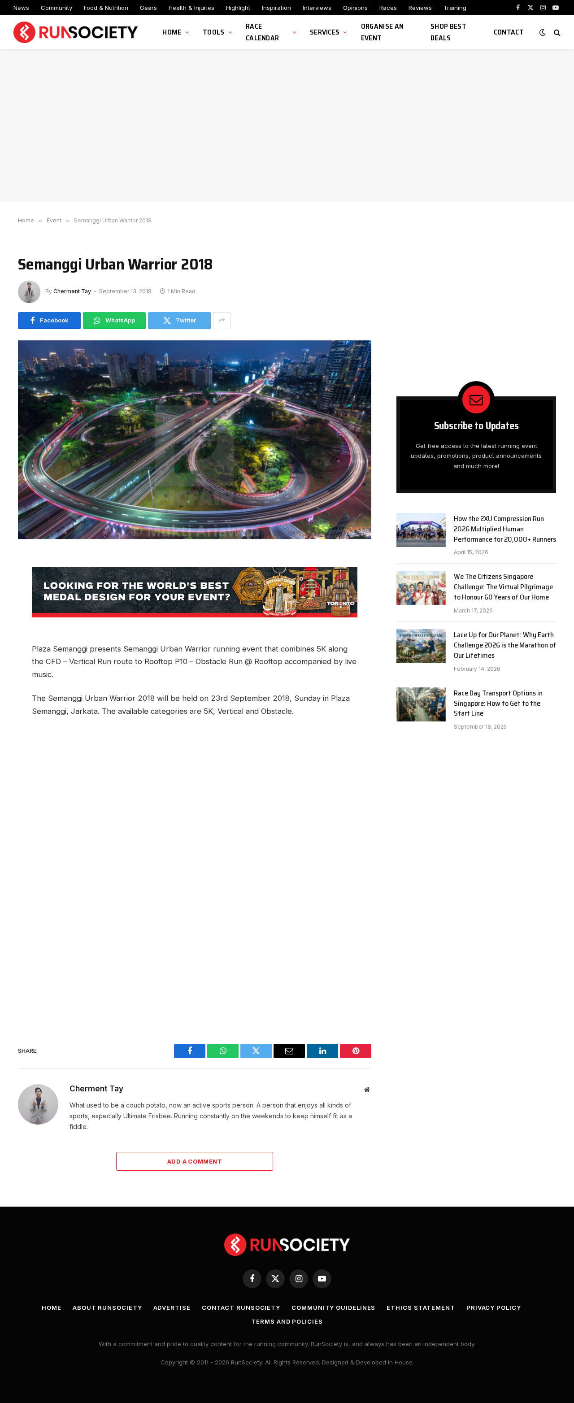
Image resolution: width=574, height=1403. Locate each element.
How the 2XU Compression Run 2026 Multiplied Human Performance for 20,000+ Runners (505, 529)
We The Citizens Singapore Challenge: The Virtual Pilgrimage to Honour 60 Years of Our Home (503, 587)
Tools (214, 32)
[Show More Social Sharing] (222, 320)
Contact (509, 32)
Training (455, 7)
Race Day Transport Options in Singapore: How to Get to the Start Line (498, 703)
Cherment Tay (72, 291)
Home (171, 32)
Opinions (355, 7)
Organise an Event (382, 32)
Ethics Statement (421, 1307)
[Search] (556, 32)
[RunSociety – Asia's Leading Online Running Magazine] (76, 32)
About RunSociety (107, 1307)
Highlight (238, 7)
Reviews (420, 7)
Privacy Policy (493, 1307)
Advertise (172, 1307)
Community (56, 7)
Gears (148, 7)
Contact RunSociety (241, 1307)
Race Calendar (262, 32)
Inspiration (276, 7)
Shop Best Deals (448, 32)
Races (388, 7)
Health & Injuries (191, 7)
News (21, 7)
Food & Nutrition (106, 7)
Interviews (317, 7)
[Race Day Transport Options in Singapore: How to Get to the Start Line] (421, 704)
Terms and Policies (286, 1321)
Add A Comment (194, 1161)
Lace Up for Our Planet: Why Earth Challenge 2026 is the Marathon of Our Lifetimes (505, 645)
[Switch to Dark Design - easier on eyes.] (542, 32)
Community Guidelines (333, 1307)
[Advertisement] (287, 125)
